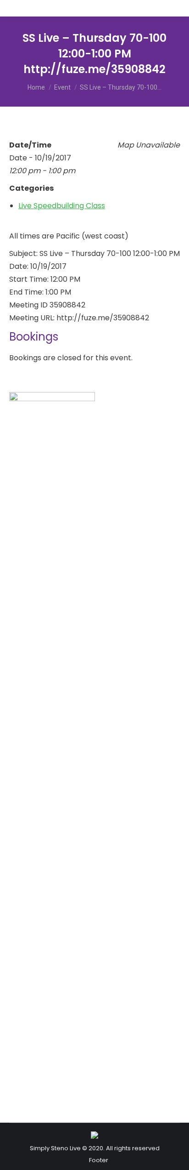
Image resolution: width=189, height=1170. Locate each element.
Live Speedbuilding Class (61, 205)
